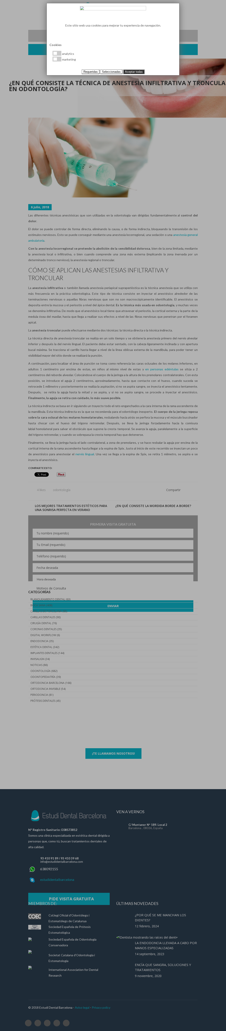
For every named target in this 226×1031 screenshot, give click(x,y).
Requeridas (90, 71)
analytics (67, 53)
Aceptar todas (134, 71)
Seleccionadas (111, 71)
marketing (68, 59)
